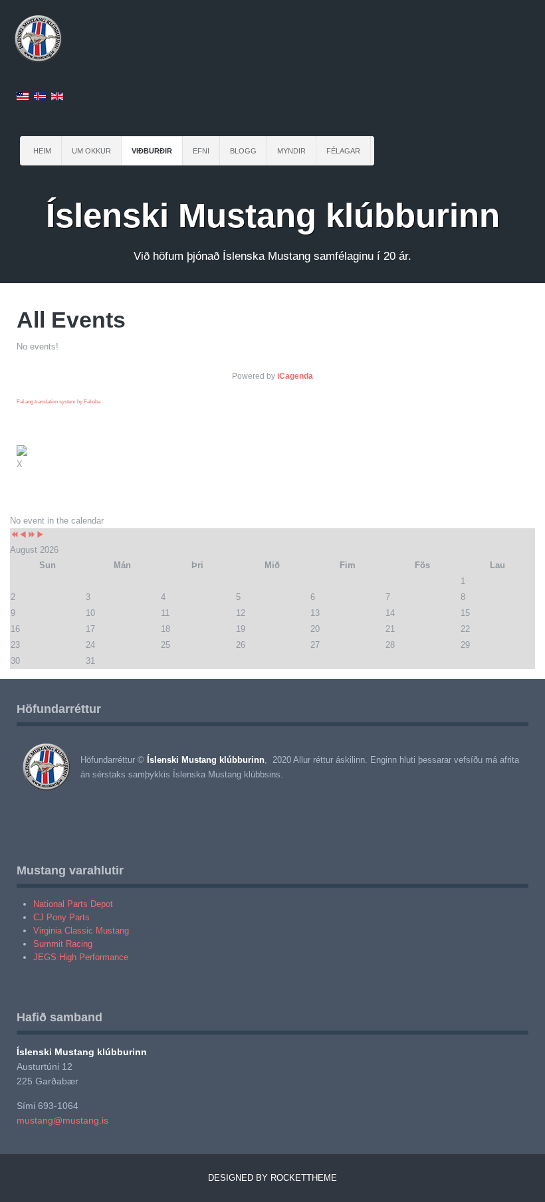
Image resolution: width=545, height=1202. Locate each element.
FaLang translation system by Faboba (58, 402)
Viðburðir (152, 151)
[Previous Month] (23, 535)
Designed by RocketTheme (272, 1178)
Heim (42, 151)
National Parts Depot (73, 904)
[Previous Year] (14, 535)
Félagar (343, 151)
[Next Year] (31, 535)
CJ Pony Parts (61, 917)
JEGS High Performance (80, 957)
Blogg (243, 151)
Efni (201, 151)
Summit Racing (62, 944)
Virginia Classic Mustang (81, 931)
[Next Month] (40, 535)
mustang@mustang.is (62, 1120)
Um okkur (91, 151)
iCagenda (295, 376)
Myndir (291, 151)
